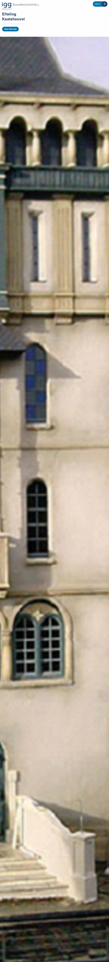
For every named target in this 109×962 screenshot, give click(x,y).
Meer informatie (10, 29)
